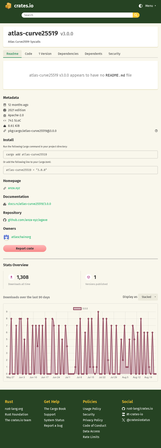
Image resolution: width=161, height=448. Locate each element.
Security (114, 54)
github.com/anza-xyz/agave (28, 220)
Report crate (25, 248)
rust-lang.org (14, 409)
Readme (12, 54)
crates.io (23, 6)
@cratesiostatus (136, 420)
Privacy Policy (93, 420)
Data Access (91, 431)
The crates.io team (18, 420)
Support (50, 414)
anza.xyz (14, 188)
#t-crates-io (132, 414)
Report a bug (53, 425)
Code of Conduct (94, 425)
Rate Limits (91, 437)
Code (28, 54)
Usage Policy (92, 409)
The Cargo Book (55, 409)
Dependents (93, 54)
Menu (149, 6)
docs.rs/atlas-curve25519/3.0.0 (29, 204)
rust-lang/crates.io (137, 408)
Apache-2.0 (16, 115)
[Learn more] (156, 131)
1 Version (45, 54)
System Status (54, 420)
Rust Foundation (16, 414)
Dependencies (68, 54)
